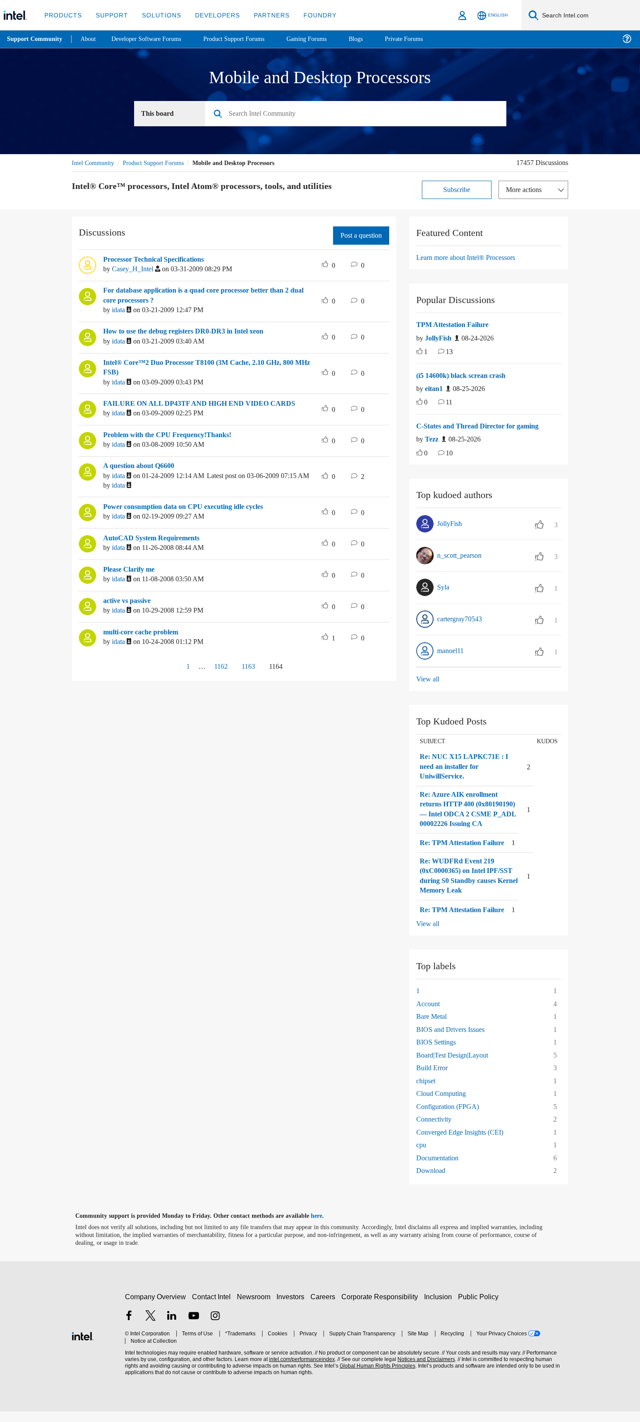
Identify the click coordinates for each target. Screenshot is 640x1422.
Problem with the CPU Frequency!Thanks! (171, 435)
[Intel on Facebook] (128, 1327)
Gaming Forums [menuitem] (322, 39)
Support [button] (109, 15)
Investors (292, 1307)
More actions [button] (526, 190)
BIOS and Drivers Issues (453, 1039)
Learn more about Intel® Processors (471, 258)
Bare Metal (433, 1027)
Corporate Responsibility (381, 1307)
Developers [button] (211, 15)
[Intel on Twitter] (150, 1327)
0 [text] (426, 403)
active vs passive (131, 601)
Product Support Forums (160, 163)
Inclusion (440, 1307)
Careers (325, 1307)
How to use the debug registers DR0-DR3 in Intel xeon (192, 332)
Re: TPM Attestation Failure (465, 853)
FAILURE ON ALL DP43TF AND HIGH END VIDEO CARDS (193, 404)
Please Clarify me (132, 570)
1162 (216, 667)
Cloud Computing (443, 1104)
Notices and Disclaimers (423, 1369)
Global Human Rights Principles (374, 1376)
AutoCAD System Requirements (155, 538)
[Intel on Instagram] (215, 1327)
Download (432, 1181)
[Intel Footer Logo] (83, 1346)
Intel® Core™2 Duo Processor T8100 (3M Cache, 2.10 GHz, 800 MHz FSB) (204, 368)
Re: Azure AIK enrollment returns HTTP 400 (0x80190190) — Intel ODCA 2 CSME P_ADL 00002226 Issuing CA (466, 814)
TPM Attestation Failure (455, 325)
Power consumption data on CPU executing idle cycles (193, 507)
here (324, 1226)
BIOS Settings (438, 1053)
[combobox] (359, 114)
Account (429, 1014)
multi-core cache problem (146, 632)
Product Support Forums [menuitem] (246, 39)
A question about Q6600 (144, 466)
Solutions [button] (157, 15)
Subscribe (457, 190)
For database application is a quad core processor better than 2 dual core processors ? (205, 296)
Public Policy (479, 1307)
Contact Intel (212, 1307)
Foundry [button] (309, 15)
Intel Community (94, 163)
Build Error (433, 1078)
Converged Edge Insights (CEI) (463, 1142)
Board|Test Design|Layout (456, 1065)
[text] (419, 353)
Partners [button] (263, 15)
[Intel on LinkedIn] (172, 1327)
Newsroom (255, 1307)
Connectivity (435, 1130)
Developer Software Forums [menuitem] (153, 39)
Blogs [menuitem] (373, 39)
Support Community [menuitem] (35, 39)
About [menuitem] (90, 39)
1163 (247, 667)
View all (428, 679)
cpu (422, 1155)
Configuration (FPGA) (449, 1117)
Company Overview (155, 1307)
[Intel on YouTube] (193, 1327)
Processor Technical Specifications (160, 260)
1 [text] (426, 352)
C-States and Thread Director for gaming (483, 426)
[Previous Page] (166, 667)
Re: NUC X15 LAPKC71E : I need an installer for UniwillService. (462, 767)
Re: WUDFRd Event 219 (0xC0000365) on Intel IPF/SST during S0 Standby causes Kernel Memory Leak (466, 886)
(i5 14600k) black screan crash (466, 376)
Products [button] (62, 15)
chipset (427, 1091)
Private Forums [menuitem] (423, 39)
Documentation (440, 1168)
